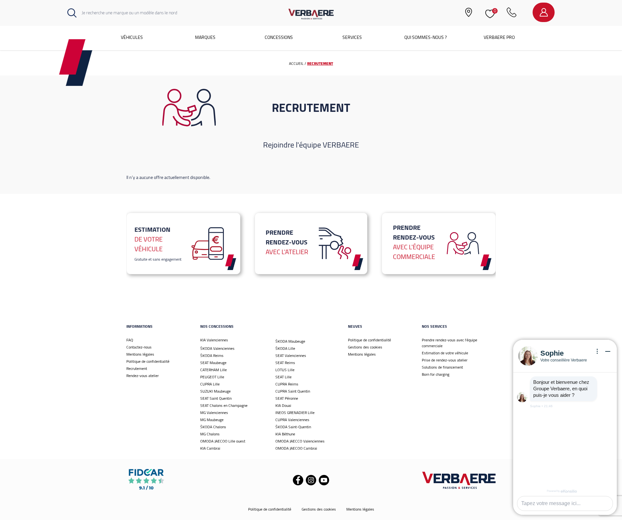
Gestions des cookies (365, 347)
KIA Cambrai (210, 448)
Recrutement (136, 368)
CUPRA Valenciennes (292, 419)
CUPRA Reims (286, 384)
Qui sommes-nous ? (425, 37)
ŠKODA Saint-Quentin (293, 427)
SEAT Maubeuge (213, 362)
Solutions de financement (442, 367)
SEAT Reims (285, 362)
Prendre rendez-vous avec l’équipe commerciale (449, 342)
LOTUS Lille (284, 369)
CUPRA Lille (210, 384)
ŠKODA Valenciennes (217, 348)
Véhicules (132, 37)
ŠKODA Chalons (213, 427)
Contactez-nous (139, 347)
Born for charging (435, 374)
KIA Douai (283, 405)
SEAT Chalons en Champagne (224, 405)
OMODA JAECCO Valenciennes (300, 441)
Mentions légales (140, 354)
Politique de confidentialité (147, 361)
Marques (205, 37)
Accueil (296, 63)
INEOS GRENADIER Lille (295, 412)
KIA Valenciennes (214, 340)
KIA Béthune (285, 434)
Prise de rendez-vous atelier (444, 360)
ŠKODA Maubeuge (290, 341)
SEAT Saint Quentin (216, 398)
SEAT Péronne (286, 398)
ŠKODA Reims (212, 355)
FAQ (129, 340)
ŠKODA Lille (285, 348)
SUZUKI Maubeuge (215, 391)
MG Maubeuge (212, 419)
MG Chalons (210, 434)
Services (352, 37)
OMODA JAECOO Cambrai (296, 448)
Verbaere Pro (499, 37)
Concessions (279, 37)
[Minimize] (608, 351)
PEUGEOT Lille (212, 377)
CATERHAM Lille (213, 369)
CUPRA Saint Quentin (292, 391)
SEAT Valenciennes (290, 355)
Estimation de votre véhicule (445, 353)
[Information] (597, 351)
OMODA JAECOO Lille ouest (222, 441)
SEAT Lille (283, 377)
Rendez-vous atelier (142, 375)
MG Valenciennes (214, 412)
